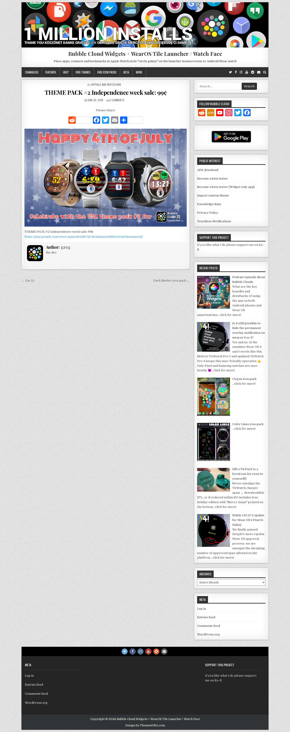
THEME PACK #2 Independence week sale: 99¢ (106, 92)
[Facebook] (236, 72)
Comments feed (208, 626)
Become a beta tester (212, 178)
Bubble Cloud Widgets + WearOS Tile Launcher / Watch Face (145, 53)
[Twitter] (230, 72)
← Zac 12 (28, 280)
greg (65, 247)
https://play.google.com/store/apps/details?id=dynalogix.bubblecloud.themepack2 (83, 236)
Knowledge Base (209, 204)
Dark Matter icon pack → (171, 280)
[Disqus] (106, 346)
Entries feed (206, 617)
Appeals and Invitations (106, 84)
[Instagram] (241, 72)
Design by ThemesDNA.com (145, 725)
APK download (207, 170)
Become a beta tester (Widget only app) (226, 187)
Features (50, 72)
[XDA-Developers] (210, 113)
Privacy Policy (207, 212)
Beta (126, 72)
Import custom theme (213, 195)
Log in (201, 608)
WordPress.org (208, 634)
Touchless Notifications (214, 221)
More (139, 72)
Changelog (31, 72)
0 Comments (116, 100)
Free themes (83, 72)
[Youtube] (246, 72)
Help (66, 72)
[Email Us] (258, 72)
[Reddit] (252, 72)
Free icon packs (106, 72)
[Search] (264, 72)
